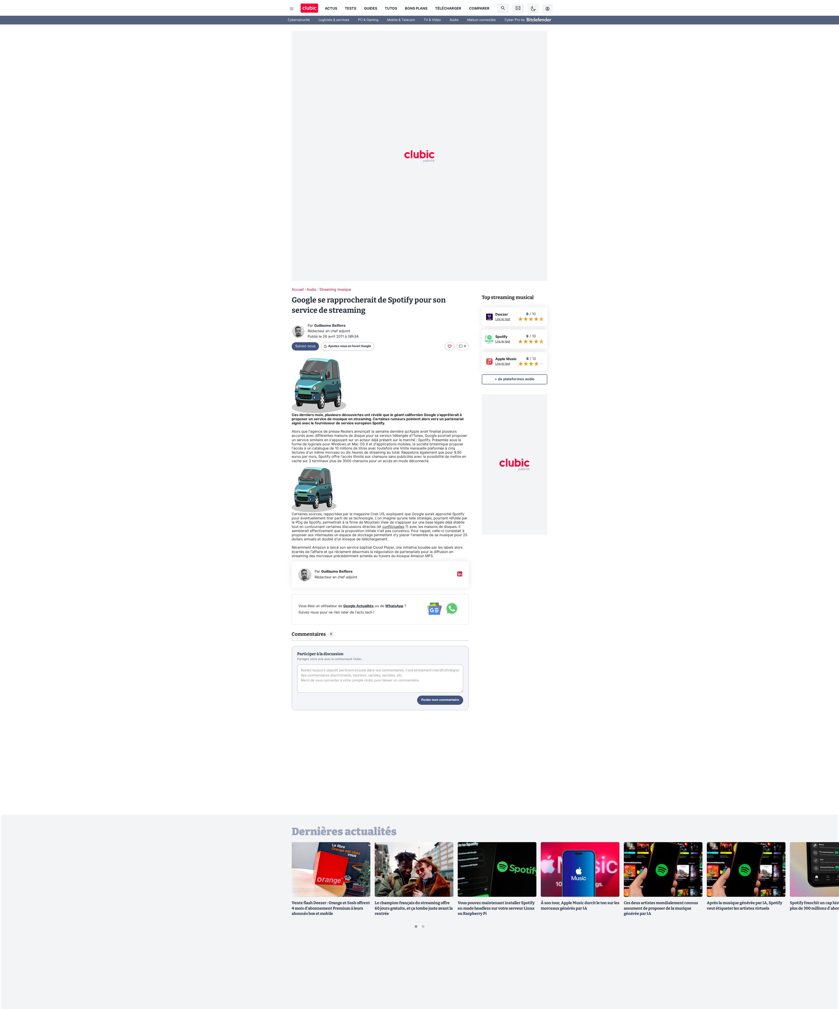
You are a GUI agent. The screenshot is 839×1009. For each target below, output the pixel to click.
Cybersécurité (299, 20)
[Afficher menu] (291, 8)
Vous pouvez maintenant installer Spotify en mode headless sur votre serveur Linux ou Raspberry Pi (496, 908)
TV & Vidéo (432, 20)
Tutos (391, 8)
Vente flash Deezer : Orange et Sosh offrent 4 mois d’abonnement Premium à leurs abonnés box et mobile (331, 908)
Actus (331, 8)
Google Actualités (358, 606)
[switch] (533, 9)
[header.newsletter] (518, 8)
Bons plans (416, 8)
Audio (454, 20)
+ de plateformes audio (514, 379)
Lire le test (502, 319)
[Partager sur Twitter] (828, 986)
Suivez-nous (305, 346)
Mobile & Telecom (401, 20)
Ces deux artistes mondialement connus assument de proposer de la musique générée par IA (661, 908)
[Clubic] (309, 8)
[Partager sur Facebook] (828, 971)
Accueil (298, 289)
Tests (350, 8)
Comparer (479, 8)
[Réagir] (449, 346)
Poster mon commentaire (440, 699)
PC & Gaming (368, 20)
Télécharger (448, 8)
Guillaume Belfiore (330, 325)
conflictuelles (393, 527)
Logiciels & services (334, 20)
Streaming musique (335, 289)
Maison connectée (481, 20)
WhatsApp (394, 606)
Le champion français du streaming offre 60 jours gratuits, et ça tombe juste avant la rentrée (414, 908)
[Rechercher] (503, 8)
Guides (370, 8)
